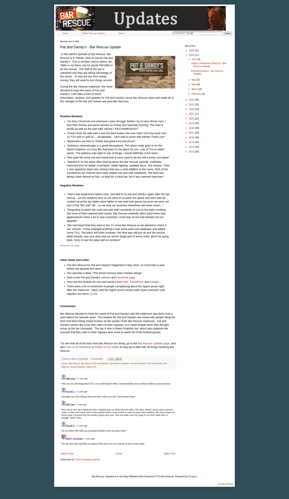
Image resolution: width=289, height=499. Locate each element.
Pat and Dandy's (138, 363)
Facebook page (125, 277)
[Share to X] (114, 359)
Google (154, 281)
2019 (192, 123)
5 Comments (96, 359)
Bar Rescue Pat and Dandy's (95, 363)
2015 (192, 142)
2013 (192, 151)
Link (93, 293)
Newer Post (67, 453)
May (194, 79)
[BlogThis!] (111, 359)
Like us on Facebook (78, 347)
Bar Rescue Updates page (154, 343)
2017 (192, 132)
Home (65, 33)
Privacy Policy (225, 484)
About (121, 33)
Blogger (192, 476)
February (197, 94)
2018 (192, 128)
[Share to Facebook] (117, 359)
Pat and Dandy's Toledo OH (83, 367)
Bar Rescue (74, 363)
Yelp (125, 281)
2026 (192, 50)
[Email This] (108, 359)
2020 (192, 118)
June (194, 59)
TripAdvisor (136, 281)
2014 (192, 147)
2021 (192, 114)
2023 (192, 104)
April (194, 84)
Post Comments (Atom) (87, 459)
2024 (192, 100)
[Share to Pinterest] (120, 359)
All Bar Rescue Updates (93, 33)
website (105, 277)
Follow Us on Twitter (107, 347)
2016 (192, 137)
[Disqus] (118, 411)
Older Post (169, 453)
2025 (192, 55)
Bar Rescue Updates (120, 363)
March (195, 89)
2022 (192, 109)
